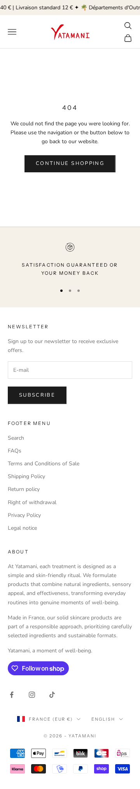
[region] (70, 260)
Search (16, 438)
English (103, 719)
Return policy (24, 489)
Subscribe (37, 395)
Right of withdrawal (32, 502)
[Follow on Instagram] (32, 695)
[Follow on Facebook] (12, 695)
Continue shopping (70, 163)
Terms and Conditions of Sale (43, 463)
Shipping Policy (26, 476)
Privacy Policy (24, 515)
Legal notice (22, 528)
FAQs (14, 450)
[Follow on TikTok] (52, 695)
